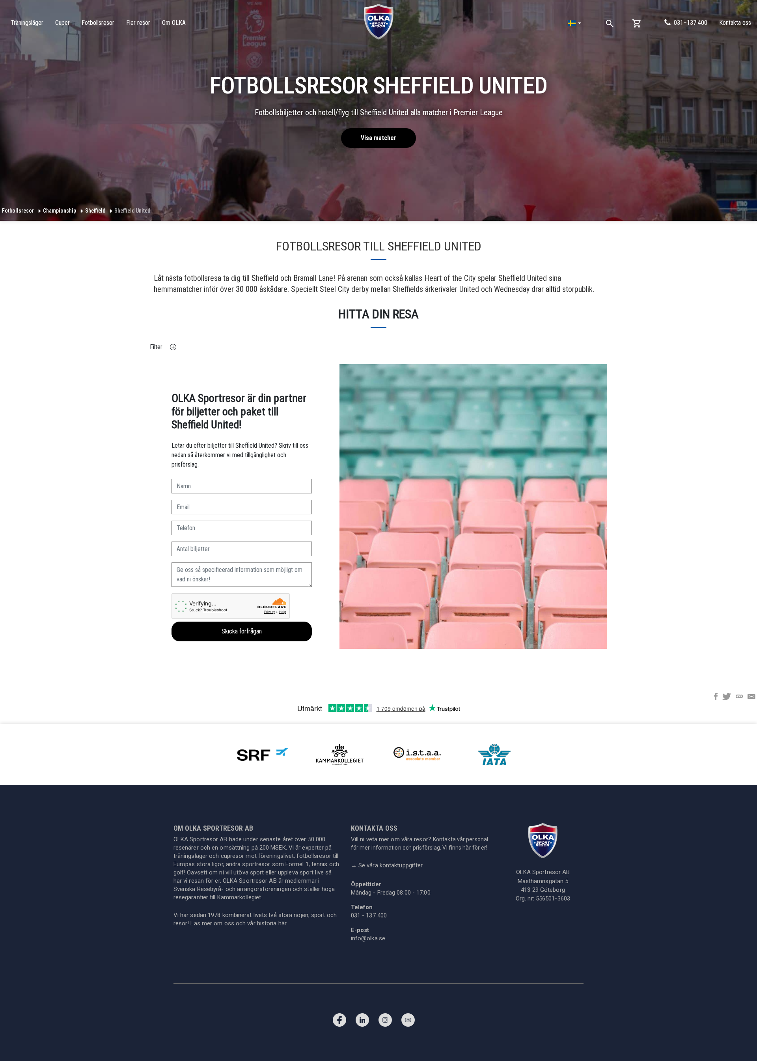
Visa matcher (378, 138)
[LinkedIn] (362, 1022)
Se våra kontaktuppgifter (387, 865)
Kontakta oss (735, 22)
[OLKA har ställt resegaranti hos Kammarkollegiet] (340, 754)
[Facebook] (339, 1022)
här (282, 923)
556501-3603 (553, 898)
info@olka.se (368, 938)
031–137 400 (690, 22)
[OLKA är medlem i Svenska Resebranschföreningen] (262, 754)
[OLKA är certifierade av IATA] (494, 754)
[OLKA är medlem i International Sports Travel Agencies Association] (417, 754)
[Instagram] (385, 1022)
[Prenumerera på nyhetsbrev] (408, 1022)
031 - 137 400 (369, 915)
